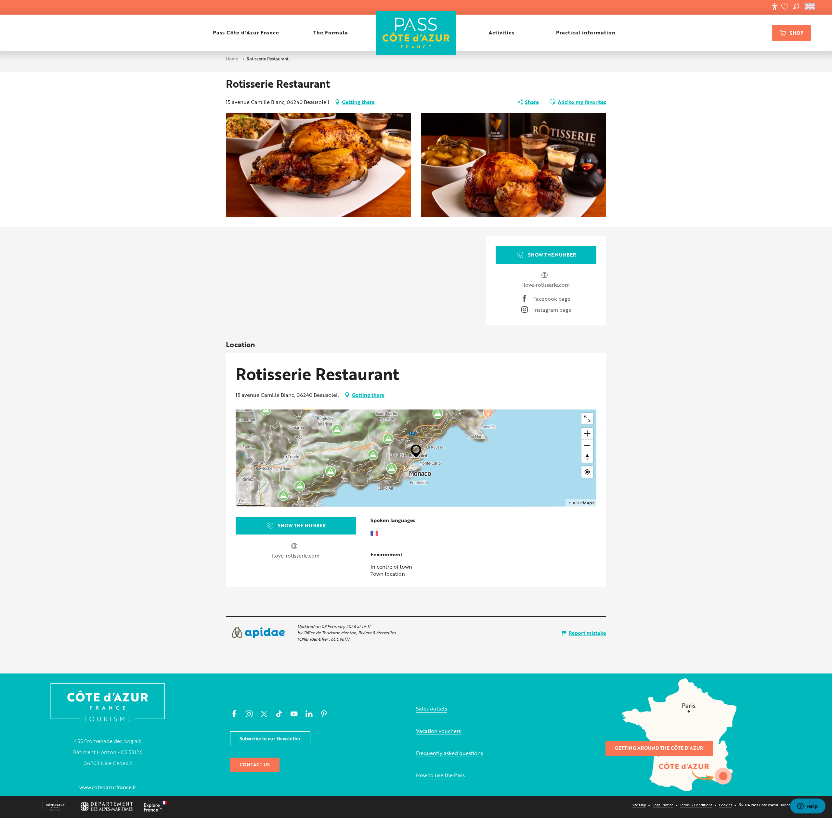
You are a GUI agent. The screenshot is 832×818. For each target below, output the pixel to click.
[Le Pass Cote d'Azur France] (416, 32)
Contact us (255, 764)
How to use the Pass (440, 775)
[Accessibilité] (774, 6)
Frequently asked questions (449, 753)
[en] (810, 6)
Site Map (639, 805)
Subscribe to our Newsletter (270, 738)
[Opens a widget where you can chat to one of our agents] (808, 807)
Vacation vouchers (438, 731)
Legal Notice (663, 805)
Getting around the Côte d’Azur (659, 748)
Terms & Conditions (696, 805)
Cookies (725, 805)
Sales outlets (431, 708)
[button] (796, 6)
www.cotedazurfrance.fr (107, 787)
